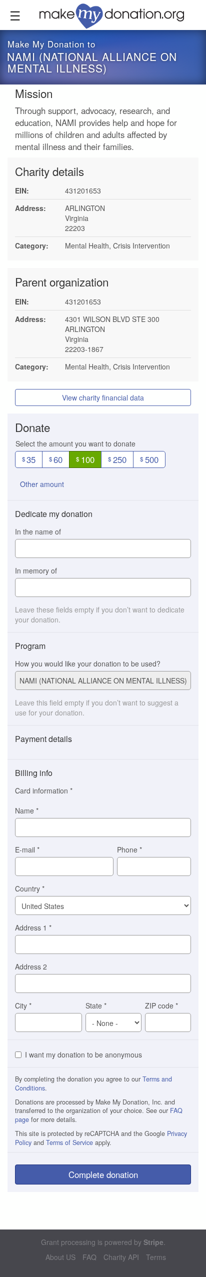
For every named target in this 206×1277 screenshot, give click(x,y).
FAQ (89, 1257)
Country (29, 889)
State (96, 1005)
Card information (43, 791)
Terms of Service (69, 1142)
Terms (156, 1257)
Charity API (121, 1257)
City (23, 1005)
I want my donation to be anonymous (83, 1055)
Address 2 (31, 967)
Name (26, 811)
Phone (129, 849)
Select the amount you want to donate (76, 443)
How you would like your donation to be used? (87, 663)
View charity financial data (103, 397)
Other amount (42, 484)
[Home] (118, 15)
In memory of (36, 571)
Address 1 (33, 927)
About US (61, 1257)
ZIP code (161, 1005)
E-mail (27, 849)
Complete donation (103, 1174)
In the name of (38, 531)
